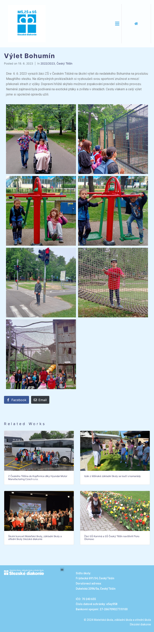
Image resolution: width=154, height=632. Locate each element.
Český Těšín (64, 63)
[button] (62, 569)
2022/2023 (48, 63)
